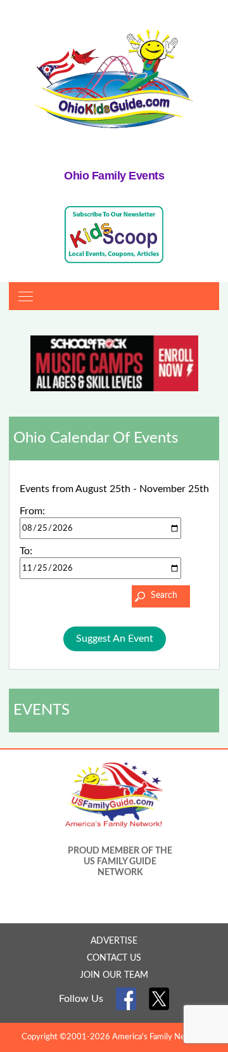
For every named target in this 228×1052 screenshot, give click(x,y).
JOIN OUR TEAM (114, 975)
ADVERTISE (114, 941)
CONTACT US (114, 958)
